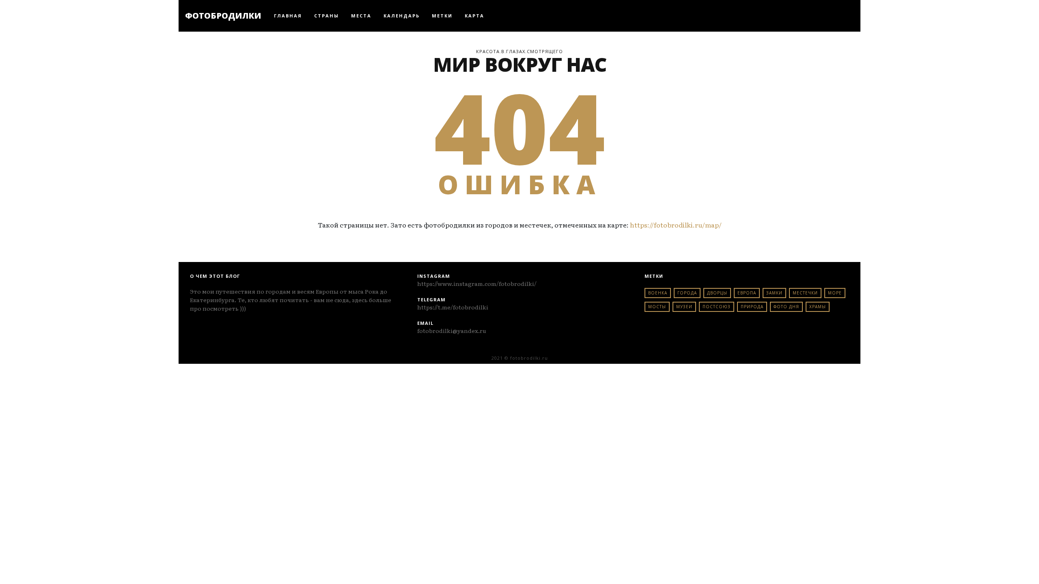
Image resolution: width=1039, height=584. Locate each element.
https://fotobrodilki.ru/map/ (676, 225)
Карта (474, 16)
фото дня (786, 306)
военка (657, 293)
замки (774, 293)
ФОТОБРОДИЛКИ (223, 15)
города (687, 293)
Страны (326, 16)
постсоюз (717, 306)
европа (746, 293)
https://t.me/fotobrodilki (452, 307)
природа (752, 306)
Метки (442, 16)
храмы (817, 306)
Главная (288, 16)
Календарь (402, 16)
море (835, 293)
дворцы (717, 293)
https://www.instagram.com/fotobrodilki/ (477, 283)
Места (361, 16)
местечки (805, 293)
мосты (657, 306)
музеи (684, 306)
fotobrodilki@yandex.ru (451, 330)
